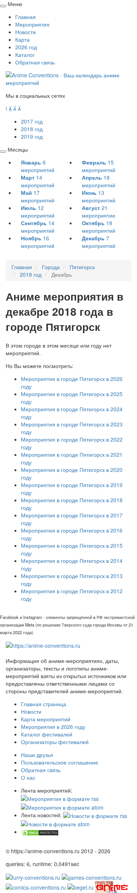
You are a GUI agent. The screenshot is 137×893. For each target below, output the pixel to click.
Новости (25, 32)
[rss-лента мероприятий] (60, 798)
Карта (22, 39)
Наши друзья (37, 754)
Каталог (25, 54)
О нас (28, 777)
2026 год (26, 47)
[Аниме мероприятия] (43, 645)
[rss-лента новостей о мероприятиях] (95, 815)
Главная (25, 16)
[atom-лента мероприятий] (62, 806)
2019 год (32, 136)
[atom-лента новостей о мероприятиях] (55, 823)
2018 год (32, 129)
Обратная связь (35, 62)
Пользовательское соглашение (59, 762)
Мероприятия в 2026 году (53, 726)
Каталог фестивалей (46, 734)
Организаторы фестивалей (55, 742)
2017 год (32, 121)
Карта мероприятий (45, 719)
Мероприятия (32, 24)
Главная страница (43, 704)
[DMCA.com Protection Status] (40, 831)
